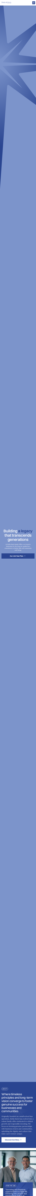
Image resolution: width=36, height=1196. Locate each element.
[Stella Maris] (6, 2)
